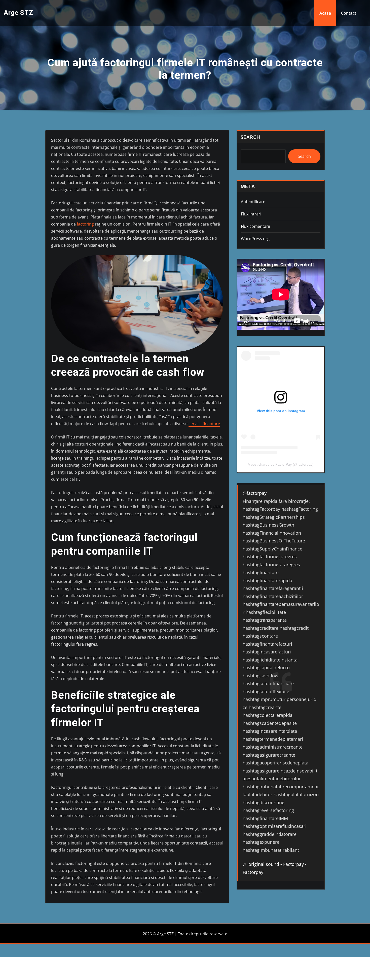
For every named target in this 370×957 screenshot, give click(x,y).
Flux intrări (251, 214)
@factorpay (255, 493)
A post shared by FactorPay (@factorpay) (281, 464)
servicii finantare (204, 423)
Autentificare (253, 201)
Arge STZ (18, 12)
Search (250, 137)
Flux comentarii (255, 226)
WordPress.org (255, 238)
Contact (348, 13)
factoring (85, 224)
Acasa (325, 13)
